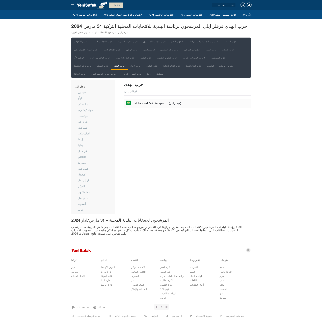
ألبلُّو (80, 98)
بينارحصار (83, 197)
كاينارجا (82, 162)
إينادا (80, 139)
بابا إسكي (83, 104)
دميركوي (82, 127)
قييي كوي (83, 168)
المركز (81, 186)
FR (228, 5)
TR (215, 5)
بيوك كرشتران (85, 109)
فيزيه (80, 209)
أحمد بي (82, 92)
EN (219, 5)
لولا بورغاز (83, 180)
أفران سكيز (84, 133)
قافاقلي (82, 156)
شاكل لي (83, 121)
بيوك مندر (83, 115)
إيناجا (80, 145)
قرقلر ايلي (80, 86)
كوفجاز (81, 174)
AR (224, 5)
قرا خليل (82, 151)
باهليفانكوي (84, 192)
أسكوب (82, 203)
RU (232, 5)
